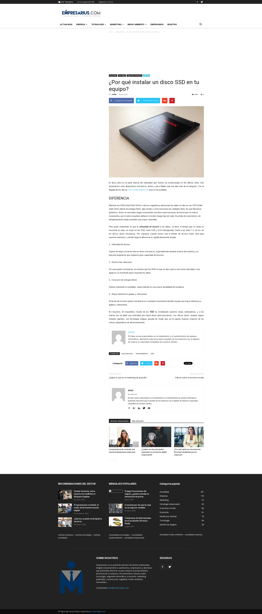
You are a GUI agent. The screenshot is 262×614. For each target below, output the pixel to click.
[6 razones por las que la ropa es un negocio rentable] (116, 508)
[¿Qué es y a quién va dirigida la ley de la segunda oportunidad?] (65, 522)
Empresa (80, 24)
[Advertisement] (156, 54)
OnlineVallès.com (98, 611)
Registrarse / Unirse (106, 2)
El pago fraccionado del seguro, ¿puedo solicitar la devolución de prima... (137, 494)
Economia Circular (168, 508)
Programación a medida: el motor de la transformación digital (86, 508)
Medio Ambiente (136, 24)
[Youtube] (150, 408)
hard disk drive (127, 354)
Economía (164, 512)
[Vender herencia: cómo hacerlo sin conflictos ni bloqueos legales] (65, 494)
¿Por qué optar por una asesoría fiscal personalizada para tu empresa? (187, 452)
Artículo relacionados (120, 421)
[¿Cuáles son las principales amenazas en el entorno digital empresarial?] (156, 437)
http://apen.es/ (132, 394)
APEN (114, 94)
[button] (200, 24)
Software (146, 75)
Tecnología (97, 24)
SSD (152, 354)
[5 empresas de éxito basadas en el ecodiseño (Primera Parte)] (116, 521)
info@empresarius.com (118, 588)
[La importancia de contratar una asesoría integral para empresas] (124, 437)
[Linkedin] (140, 408)
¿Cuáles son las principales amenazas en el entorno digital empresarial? (154, 452)
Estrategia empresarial (169, 504)
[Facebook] (197, 2)
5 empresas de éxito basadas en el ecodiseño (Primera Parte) (138, 521)
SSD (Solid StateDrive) (138, 190)
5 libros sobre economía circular (189, 377)
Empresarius (157, 24)
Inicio (111, 32)
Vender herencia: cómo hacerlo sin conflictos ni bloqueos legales (85, 494)
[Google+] (135, 408)
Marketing (115, 24)
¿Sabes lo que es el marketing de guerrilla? (128, 377)
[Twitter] (202, 2)
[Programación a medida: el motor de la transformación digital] (65, 508)
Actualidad (66, 24)
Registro (172, 24)
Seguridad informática (134, 75)
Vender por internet (168, 516)
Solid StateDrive (142, 354)
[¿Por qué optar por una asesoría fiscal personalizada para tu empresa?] (189, 437)
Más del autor (138, 421)
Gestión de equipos (168, 524)
